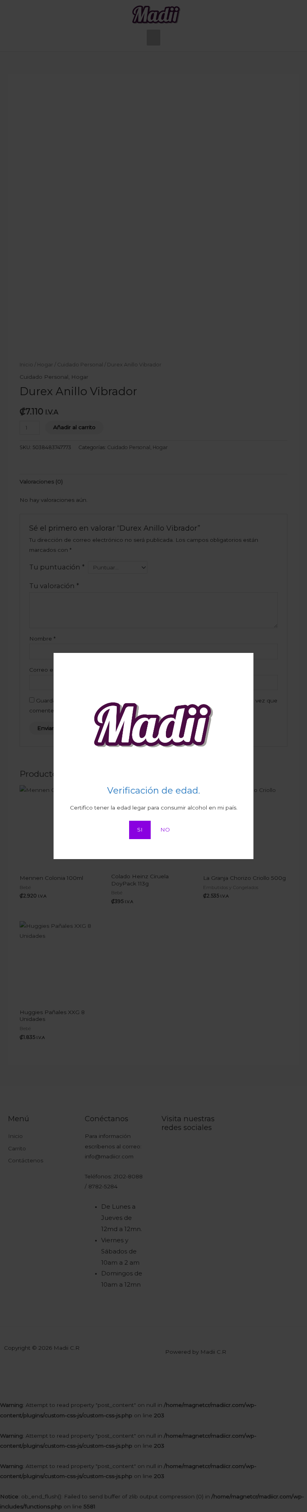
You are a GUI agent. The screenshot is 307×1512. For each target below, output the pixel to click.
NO (165, 829)
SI (140, 829)
